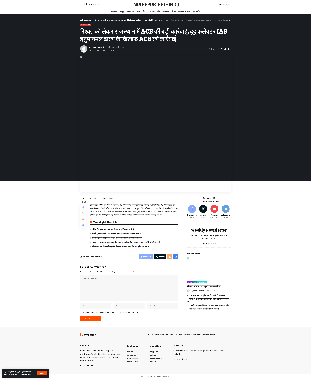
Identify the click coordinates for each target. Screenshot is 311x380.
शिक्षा (195, 282)
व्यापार (157, 335)
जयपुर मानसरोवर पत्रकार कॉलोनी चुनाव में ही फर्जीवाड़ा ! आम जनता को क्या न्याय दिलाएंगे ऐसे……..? (126, 242)
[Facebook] (86, 4)
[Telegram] (95, 4)
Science (178, 335)
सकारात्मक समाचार (209, 335)
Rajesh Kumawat (96, 47)
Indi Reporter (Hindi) (155, 4)
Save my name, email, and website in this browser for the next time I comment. (113, 312)
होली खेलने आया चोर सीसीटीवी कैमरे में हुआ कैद (204, 309)
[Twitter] (89, 4)
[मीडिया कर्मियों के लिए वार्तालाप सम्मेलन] (209, 270)
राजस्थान (187, 335)
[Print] (229, 49)
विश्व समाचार (169, 335)
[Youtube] (214, 212)
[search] (215, 4)
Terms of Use (25, 374)
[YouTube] (92, 4)
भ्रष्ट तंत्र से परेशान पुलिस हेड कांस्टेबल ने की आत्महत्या (207, 295)
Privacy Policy (10, 374)
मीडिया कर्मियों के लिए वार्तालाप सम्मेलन (204, 286)
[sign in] (82, 4)
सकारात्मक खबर (202, 282)
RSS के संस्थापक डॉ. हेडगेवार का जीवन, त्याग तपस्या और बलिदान (210, 305)
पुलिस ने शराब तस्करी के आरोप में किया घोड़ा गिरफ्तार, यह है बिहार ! (114, 229)
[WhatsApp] (98, 4)
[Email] (225, 49)
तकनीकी (190, 282)
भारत (162, 335)
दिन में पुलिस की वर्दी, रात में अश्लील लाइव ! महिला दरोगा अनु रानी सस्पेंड (116, 233)
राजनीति (150, 335)
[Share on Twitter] (221, 49)
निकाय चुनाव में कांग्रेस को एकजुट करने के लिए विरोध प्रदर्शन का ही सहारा (117, 238)
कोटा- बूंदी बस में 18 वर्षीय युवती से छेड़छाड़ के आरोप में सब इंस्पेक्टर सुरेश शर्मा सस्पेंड (120, 246)
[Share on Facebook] (218, 49)
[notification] (212, 4)
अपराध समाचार (85, 25)
